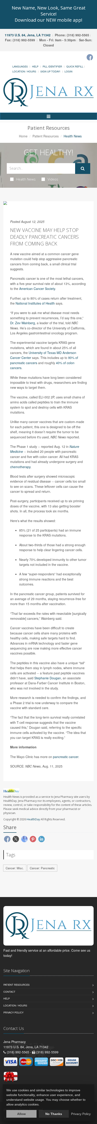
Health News (26, 179)
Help (35, 66)
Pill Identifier (52, 66)
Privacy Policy (13, 1012)
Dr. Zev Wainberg (22, 323)
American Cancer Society (37, 288)
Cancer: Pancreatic (42, 868)
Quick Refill (74, 66)
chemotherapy (20, 467)
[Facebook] (90, 57)
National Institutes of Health (35, 303)
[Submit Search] (82, 168)
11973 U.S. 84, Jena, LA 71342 (28, 35)
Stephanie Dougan (47, 678)
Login (68, 71)
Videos (53, 179)
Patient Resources (45, 136)
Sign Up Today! (50, 71)
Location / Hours (24, 71)
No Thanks (53, 1114)
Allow (21, 1114)
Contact (9, 991)
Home (23, 136)
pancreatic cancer (65, 756)
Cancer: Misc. (15, 868)
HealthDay (33, 819)
